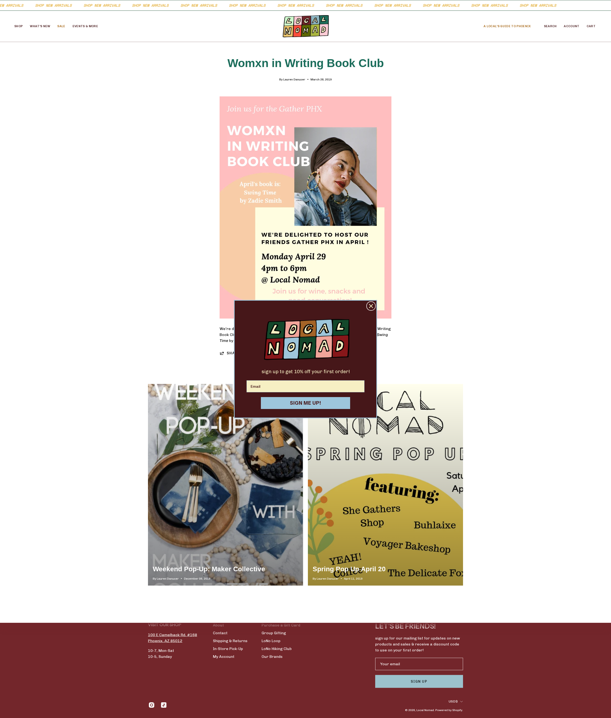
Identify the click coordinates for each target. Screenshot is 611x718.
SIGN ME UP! (305, 403)
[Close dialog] (371, 306)
